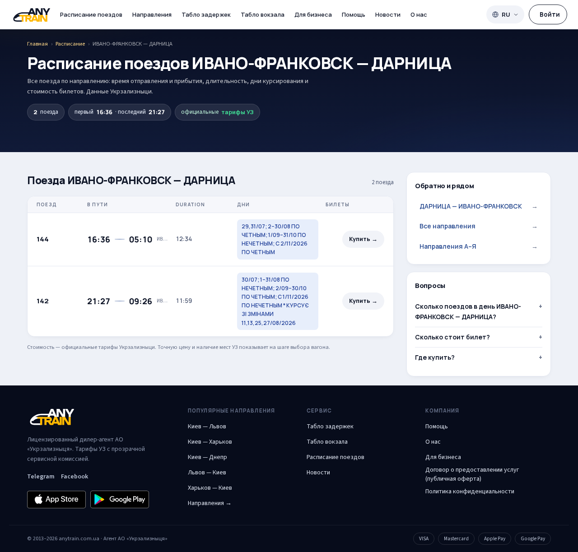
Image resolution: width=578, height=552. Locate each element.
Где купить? (435, 357)
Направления (152, 14)
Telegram (41, 476)
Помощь (353, 14)
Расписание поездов (91, 14)
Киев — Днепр (207, 457)
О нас (418, 14)
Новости (388, 14)
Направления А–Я (479, 246)
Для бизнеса (313, 14)
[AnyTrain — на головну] (31, 15)
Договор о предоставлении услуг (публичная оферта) (472, 474)
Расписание (70, 44)
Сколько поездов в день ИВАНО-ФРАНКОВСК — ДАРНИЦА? (468, 311)
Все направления (479, 226)
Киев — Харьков (210, 441)
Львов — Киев (207, 472)
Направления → (210, 503)
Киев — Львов (207, 426)
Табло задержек (206, 14)
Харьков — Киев (210, 487)
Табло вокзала (262, 14)
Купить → (363, 239)
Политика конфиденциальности (469, 491)
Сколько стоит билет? (452, 337)
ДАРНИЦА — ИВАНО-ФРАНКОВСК (479, 206)
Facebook (74, 476)
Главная (37, 44)
